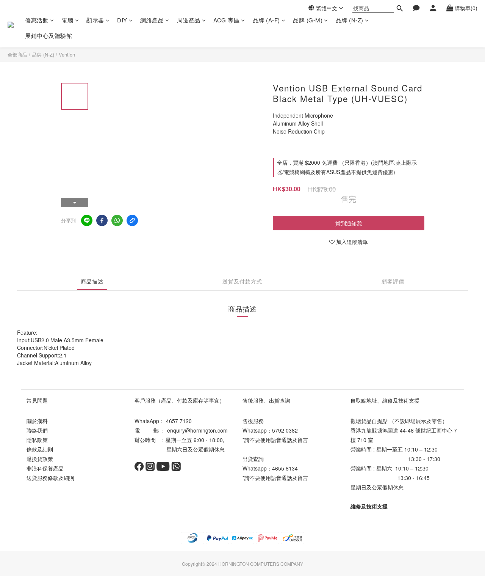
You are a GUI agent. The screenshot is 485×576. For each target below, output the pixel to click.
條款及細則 (40, 449)
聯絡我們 (37, 430)
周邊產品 (188, 20)
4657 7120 (179, 421)
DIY (122, 20)
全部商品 (17, 54)
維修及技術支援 (369, 506)
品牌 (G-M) (307, 20)
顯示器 (95, 20)
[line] (86, 220)
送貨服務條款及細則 (50, 478)
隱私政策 (37, 440)
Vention (67, 54)
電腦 (68, 20)
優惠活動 (36, 20)
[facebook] (102, 220)
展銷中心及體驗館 (48, 35)
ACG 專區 (226, 20)
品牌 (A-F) (266, 20)
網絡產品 (152, 20)
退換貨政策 (40, 459)
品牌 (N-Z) (349, 20)
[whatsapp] (117, 220)
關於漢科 (37, 421)
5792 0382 (285, 430)
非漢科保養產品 (45, 468)
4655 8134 (285, 468)
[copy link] (132, 220)
